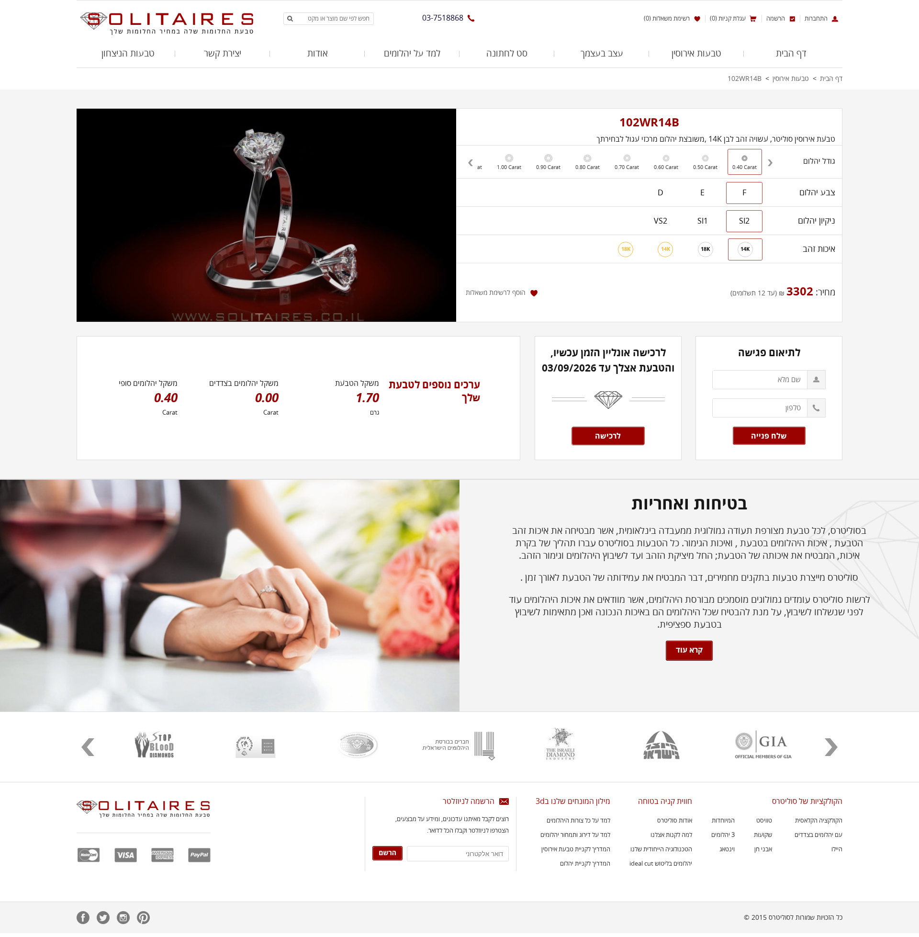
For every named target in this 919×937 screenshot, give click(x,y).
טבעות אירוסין (696, 53)
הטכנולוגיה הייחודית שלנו (661, 849)
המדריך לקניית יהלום (585, 864)
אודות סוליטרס (674, 820)
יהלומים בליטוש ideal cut (660, 864)
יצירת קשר (222, 53)
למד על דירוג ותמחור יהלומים (575, 835)
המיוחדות (723, 820)
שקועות (763, 835)
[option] (509, 162)
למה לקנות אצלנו (671, 835)
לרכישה (608, 436)
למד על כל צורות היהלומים (578, 820)
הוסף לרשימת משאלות (496, 293)
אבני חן (763, 849)
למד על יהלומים (412, 53)
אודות (317, 53)
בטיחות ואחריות (689, 504)
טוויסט (764, 820)
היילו (836, 849)
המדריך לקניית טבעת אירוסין (575, 849)
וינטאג (727, 849)
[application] (266, 215)
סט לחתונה (506, 53)
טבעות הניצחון (128, 53)
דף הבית (791, 53)
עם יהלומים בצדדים (818, 835)
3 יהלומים (723, 835)
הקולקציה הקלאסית (818, 820)
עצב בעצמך (602, 53)
